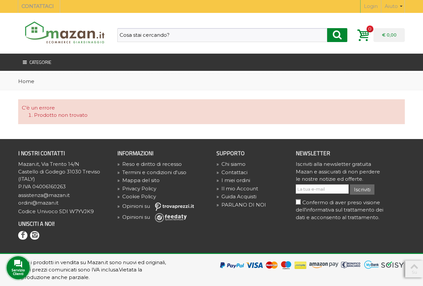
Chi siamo (231, 164)
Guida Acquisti (236, 196)
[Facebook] (22, 235)
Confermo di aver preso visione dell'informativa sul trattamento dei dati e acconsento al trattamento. (339, 209)
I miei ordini (233, 180)
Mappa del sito (138, 180)
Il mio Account (237, 188)
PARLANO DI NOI (241, 205)
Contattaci (232, 172)
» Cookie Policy (136, 196)
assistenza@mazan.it (44, 195)
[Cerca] (337, 35)
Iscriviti (362, 189)
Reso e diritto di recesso (149, 164)
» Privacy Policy (136, 188)
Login (371, 6)
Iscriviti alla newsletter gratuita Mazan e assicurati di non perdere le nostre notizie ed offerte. (338, 171)
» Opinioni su (134, 206)
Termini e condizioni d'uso (151, 172)
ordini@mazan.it (38, 203)
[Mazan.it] (62, 32)
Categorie (40, 62)
